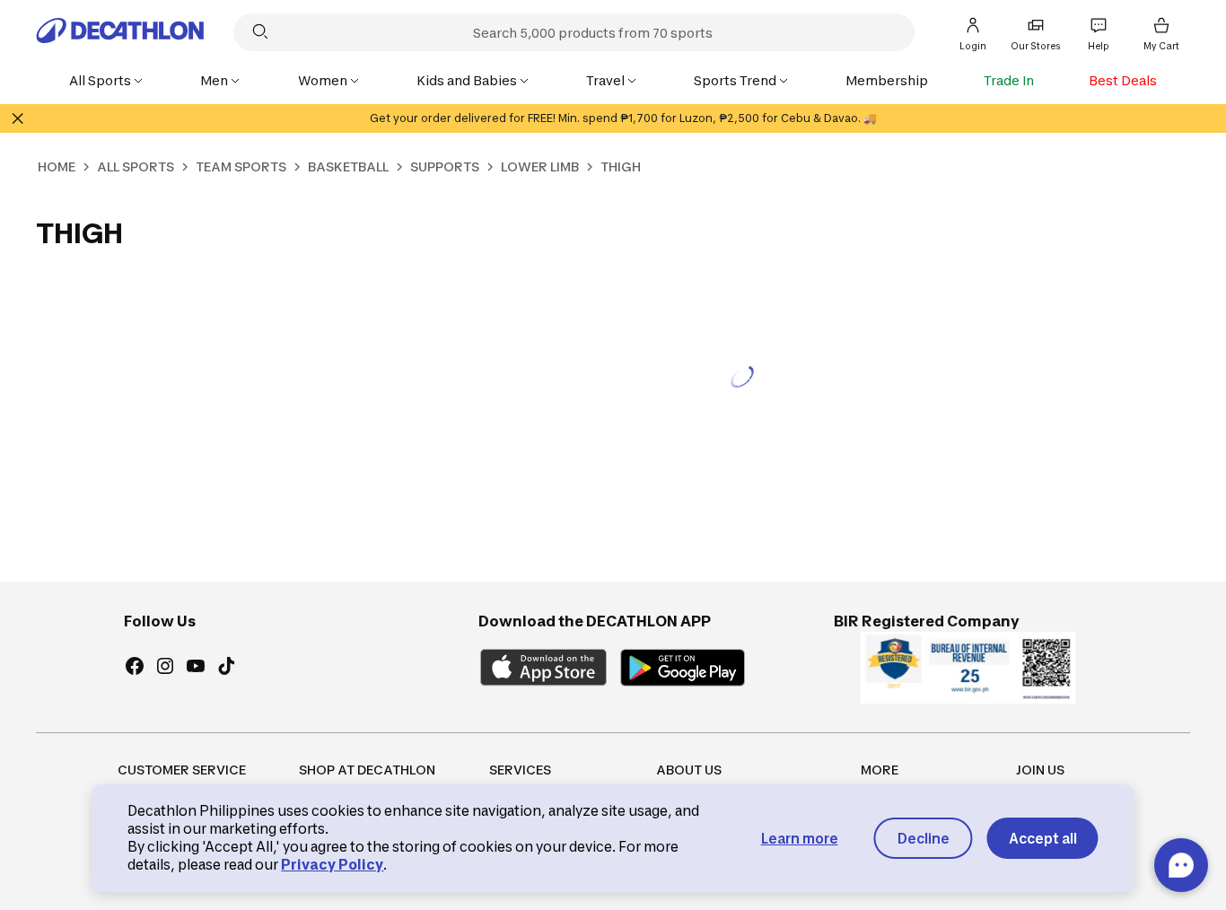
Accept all (1043, 838)
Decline (924, 838)
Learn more (799, 838)
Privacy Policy (332, 864)
